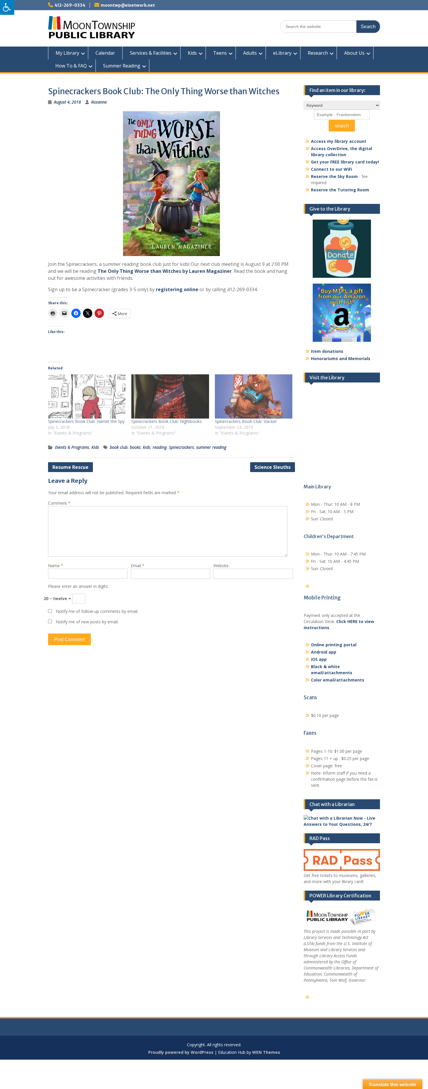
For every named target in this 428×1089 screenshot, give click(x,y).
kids (146, 447)
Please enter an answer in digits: (78, 586)
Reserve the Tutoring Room (340, 190)
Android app (323, 652)
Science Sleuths (272, 467)
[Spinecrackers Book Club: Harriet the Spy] (86, 396)
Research (318, 53)
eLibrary (282, 53)
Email (137, 565)
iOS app (319, 659)
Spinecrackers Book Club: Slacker (246, 421)
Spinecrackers (181, 447)
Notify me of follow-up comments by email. (97, 611)
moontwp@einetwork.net (128, 5)
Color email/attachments (337, 680)
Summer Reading (121, 66)
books (135, 447)
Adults (250, 53)
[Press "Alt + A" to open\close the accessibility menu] (7, 7)
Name (55, 565)
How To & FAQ (71, 66)
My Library (67, 53)
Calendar (105, 53)
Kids (192, 53)
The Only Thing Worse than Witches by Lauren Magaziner (165, 271)
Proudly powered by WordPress (180, 1052)
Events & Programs (72, 447)
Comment (59, 503)
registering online (177, 289)
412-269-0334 (69, 5)
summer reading (211, 447)
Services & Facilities (150, 53)
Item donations (327, 351)
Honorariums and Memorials (340, 358)
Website (221, 565)
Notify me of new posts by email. (87, 621)
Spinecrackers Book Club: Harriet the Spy (86, 421)
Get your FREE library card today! (345, 162)
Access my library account (338, 141)
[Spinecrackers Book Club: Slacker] (253, 396)
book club (119, 447)
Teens (220, 53)
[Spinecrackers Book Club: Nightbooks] (170, 396)
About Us (354, 53)
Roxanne (99, 102)
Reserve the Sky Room (334, 176)
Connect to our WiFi (331, 169)
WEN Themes (266, 1052)
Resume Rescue (70, 467)
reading (160, 447)
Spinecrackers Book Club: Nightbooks (166, 421)
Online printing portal (333, 644)
